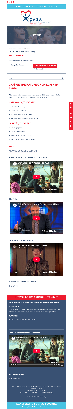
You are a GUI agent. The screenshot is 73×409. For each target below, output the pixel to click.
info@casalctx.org (48, 393)
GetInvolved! (71, 116)
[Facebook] (10, 286)
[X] (17, 286)
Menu (11, 2)
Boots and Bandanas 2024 (23, 151)
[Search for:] (36, 78)
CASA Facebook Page (40, 397)
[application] (36, 351)
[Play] (11, 365)
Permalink (39, 69)
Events (14, 48)
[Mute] (59, 365)
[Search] (62, 78)
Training (21, 65)
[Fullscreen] (62, 365)
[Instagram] (13, 286)
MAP (45, 390)
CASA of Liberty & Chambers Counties (36, 7)
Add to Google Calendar (45, 66)
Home (10, 48)
